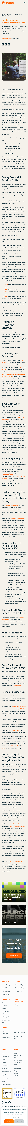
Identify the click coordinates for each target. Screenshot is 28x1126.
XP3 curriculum (17, 685)
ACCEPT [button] (9, 1121)
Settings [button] (19, 1121)
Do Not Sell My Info (14, 1117)
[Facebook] (9, 1102)
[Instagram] (3, 1102)
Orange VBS (6, 1037)
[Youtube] (6, 1102)
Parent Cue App (19, 1032)
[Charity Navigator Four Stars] (19, 1093)
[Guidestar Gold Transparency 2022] (7, 1093)
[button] (3, 44)
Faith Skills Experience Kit (11, 505)
